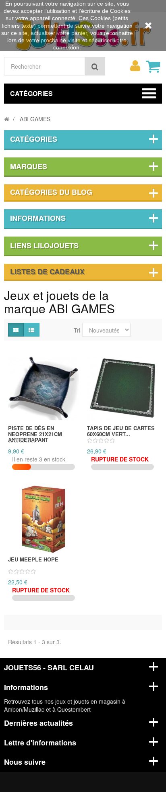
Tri (77, 330)
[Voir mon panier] (152, 66)
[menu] (135, 66)
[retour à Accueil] (6, 119)
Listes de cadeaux (47, 271)
